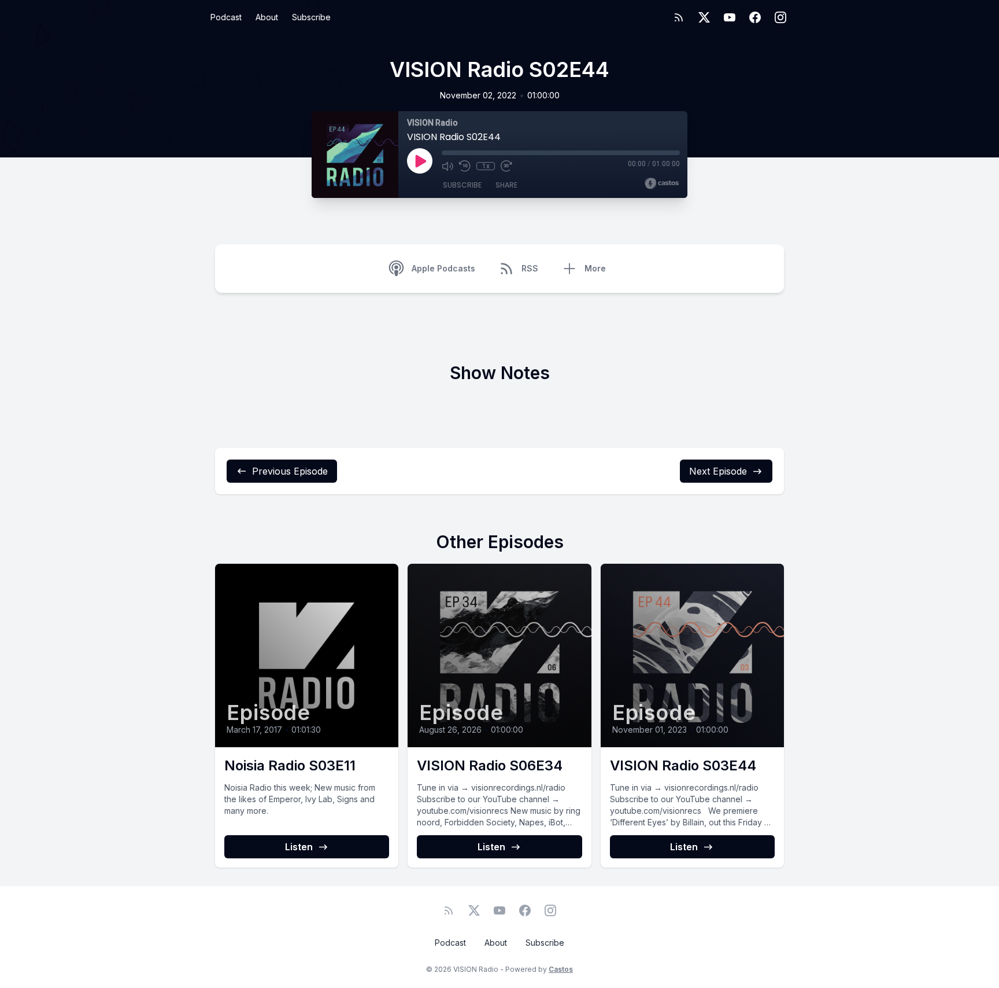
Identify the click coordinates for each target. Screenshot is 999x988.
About (267, 17)
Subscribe (311, 17)
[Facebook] (755, 17)
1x (486, 166)
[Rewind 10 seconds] (465, 166)
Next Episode (718, 471)
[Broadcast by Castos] (662, 183)
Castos (561, 969)
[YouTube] (729, 17)
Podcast (226, 17)
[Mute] (447, 166)
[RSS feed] (678, 17)
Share (506, 185)
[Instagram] (780, 17)
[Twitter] (704, 17)
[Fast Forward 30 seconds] (506, 166)
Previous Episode (290, 471)
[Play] (419, 161)
